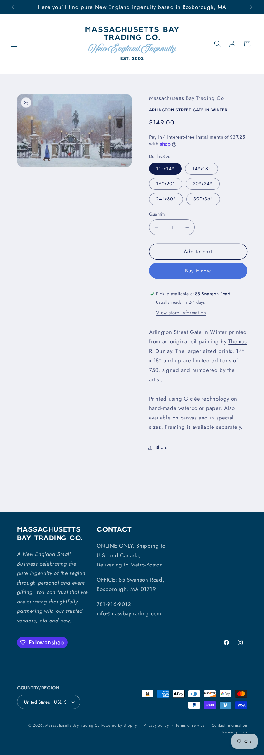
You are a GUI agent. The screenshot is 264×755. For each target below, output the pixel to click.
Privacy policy (156, 725)
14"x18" (201, 168)
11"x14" (165, 168)
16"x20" (165, 183)
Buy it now (198, 270)
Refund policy (234, 732)
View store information (181, 312)
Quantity (157, 214)
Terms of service (190, 725)
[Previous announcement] (13, 7)
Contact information (229, 725)
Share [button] (162, 447)
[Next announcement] (251, 7)
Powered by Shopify (119, 725)
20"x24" (202, 183)
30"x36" (203, 198)
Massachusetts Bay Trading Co (72, 725)
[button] (14, 44)
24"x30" (166, 198)
